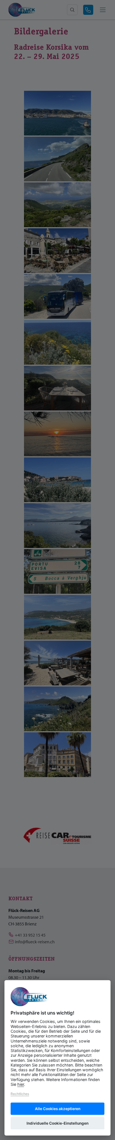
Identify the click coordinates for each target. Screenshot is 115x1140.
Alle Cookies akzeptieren (57, 1108)
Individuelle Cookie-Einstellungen (57, 1123)
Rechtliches (20, 1094)
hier (20, 1084)
